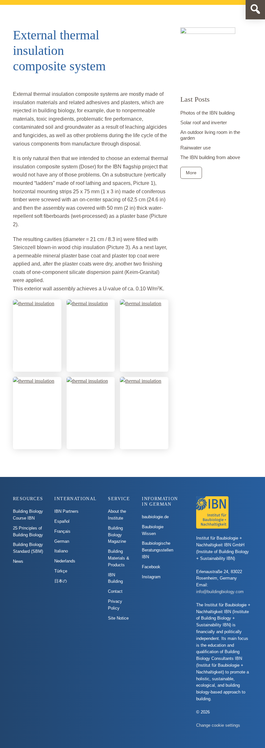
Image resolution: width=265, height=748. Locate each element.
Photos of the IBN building (207, 113)
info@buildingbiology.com (220, 591)
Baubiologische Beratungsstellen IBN (157, 550)
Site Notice (118, 618)
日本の (60, 581)
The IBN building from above (210, 157)
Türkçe (60, 571)
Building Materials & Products (118, 558)
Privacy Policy (115, 605)
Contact (115, 591)
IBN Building (115, 578)
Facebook (151, 566)
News (18, 561)
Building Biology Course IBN (28, 515)
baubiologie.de (155, 516)
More (191, 172)
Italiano (61, 551)
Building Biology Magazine (117, 535)
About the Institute (117, 515)
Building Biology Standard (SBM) (28, 548)
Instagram (151, 576)
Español (61, 521)
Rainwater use (195, 147)
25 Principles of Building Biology (28, 531)
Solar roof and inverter (203, 122)
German (61, 541)
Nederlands (64, 561)
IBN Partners (66, 511)
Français (62, 531)
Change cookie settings (218, 725)
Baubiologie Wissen (153, 530)
